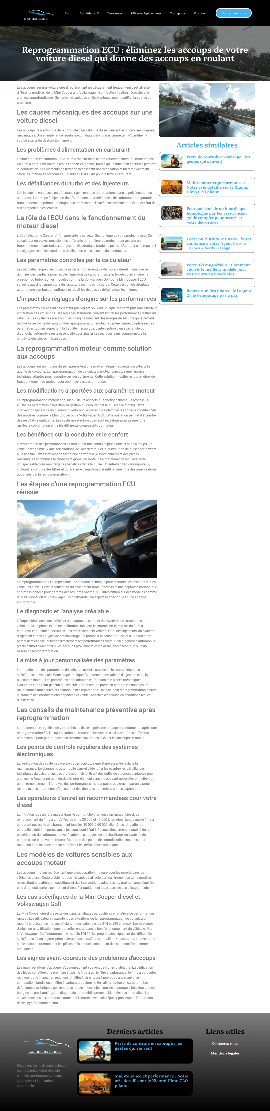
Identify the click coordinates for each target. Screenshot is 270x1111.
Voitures (199, 13)
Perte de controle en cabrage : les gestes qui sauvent (218, 159)
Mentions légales (225, 1053)
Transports (177, 13)
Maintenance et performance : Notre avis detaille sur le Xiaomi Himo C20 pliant (217, 187)
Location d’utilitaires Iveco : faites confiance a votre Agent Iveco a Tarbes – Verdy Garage (219, 243)
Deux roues (115, 13)
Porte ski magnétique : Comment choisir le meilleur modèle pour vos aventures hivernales (218, 269)
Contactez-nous (225, 1043)
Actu (68, 13)
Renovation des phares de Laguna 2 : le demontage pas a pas (219, 293)
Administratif (89, 13)
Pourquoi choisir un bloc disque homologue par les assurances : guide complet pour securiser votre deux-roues (217, 215)
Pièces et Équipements (146, 13)
